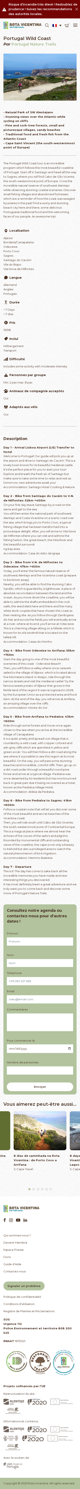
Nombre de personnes (22, 1062)
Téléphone (14, 973)
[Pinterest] (18, 1220)
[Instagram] (11, 1220)
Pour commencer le (21, 1040)
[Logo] (22, 25)
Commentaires (17, 1009)
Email (10, 991)
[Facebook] (4, 1220)
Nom (10, 955)
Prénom (12, 933)
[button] (46, 25)
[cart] (67, 25)
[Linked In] (25, 1220)
